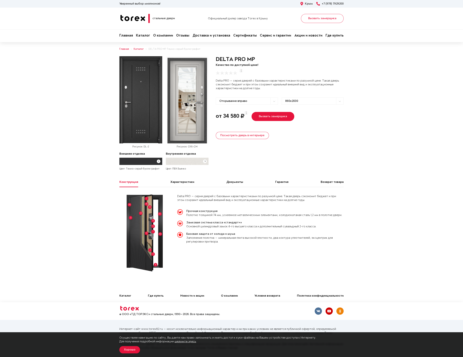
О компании (163, 36)
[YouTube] (329, 311)
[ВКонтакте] (318, 311)
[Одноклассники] (340, 311)
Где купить (335, 36)
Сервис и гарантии (275, 36)
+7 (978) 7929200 (333, 3)
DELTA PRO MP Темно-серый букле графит (174, 49)
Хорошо (129, 349)
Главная (126, 36)
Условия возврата (267, 296)
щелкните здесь (185, 341)
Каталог (143, 36)
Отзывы (182, 36)
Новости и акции (192, 296)
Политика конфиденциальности (320, 296)
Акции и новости (308, 36)
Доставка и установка (211, 36)
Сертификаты (245, 36)
